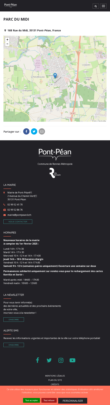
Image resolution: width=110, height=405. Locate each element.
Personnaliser (73, 400)
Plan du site (55, 380)
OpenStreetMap (102, 121)
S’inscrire (14, 319)
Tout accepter (31, 400)
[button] (55, 76)
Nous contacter (18, 221)
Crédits (55, 384)
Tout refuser (49, 400)
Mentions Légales (55, 375)
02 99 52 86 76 (15, 209)
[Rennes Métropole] (55, 172)
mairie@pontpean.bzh (19, 214)
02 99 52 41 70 (15, 204)
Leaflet (94, 121)
